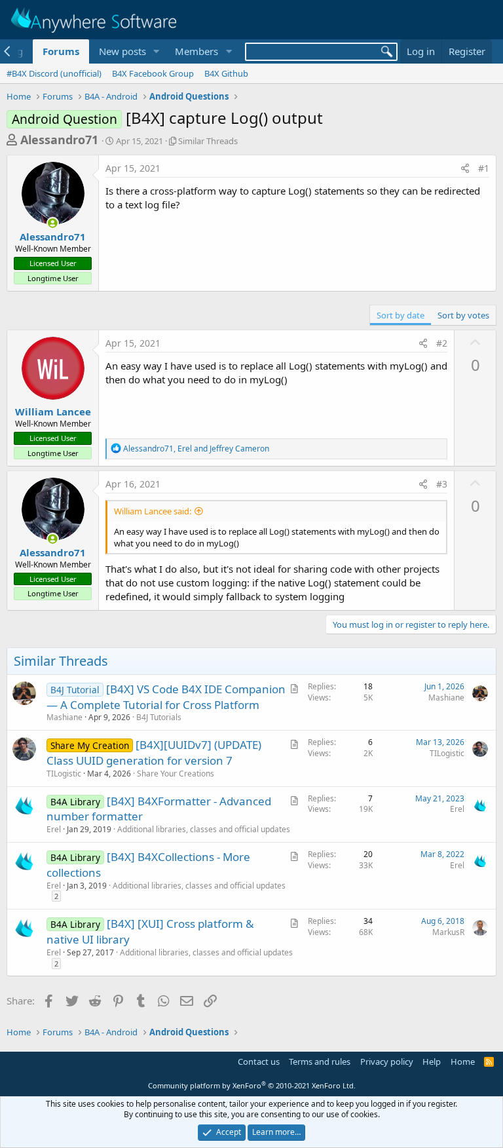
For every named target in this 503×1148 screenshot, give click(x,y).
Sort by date (400, 315)
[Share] (465, 168)
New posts (122, 51)
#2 (441, 343)
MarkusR (448, 932)
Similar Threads (208, 141)
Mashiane (65, 717)
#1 (483, 168)
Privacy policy (386, 1061)
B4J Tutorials (158, 717)
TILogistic (64, 773)
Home (463, 1061)
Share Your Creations (175, 773)
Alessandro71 (59, 139)
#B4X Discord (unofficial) (54, 73)
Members (196, 51)
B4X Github (226, 73)
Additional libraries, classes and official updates (203, 829)
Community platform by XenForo (252, 1085)
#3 (441, 484)
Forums (61, 51)
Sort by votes (463, 315)
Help (431, 1061)
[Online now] (53, 223)
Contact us (259, 1061)
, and (196, 448)
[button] (156, 51)
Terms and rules (319, 1061)
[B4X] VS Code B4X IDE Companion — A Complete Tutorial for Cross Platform (166, 696)
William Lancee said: (152, 511)
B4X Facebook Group (153, 73)
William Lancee (53, 411)
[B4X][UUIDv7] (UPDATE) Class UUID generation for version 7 (154, 752)
